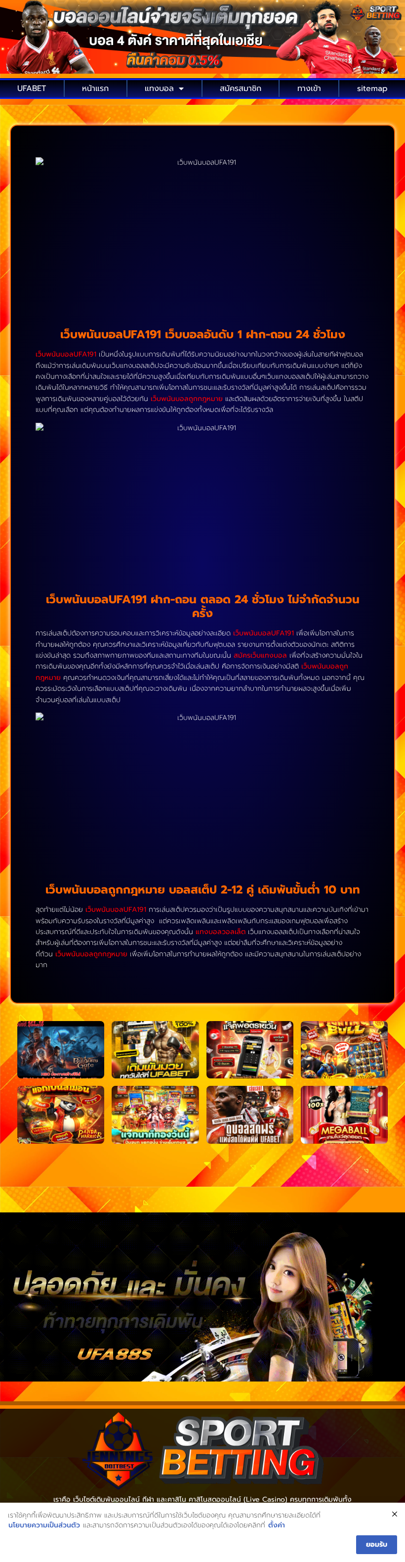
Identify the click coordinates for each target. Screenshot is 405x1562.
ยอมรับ (376, 1544)
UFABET (31, 88)
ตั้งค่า (276, 1525)
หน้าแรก (95, 88)
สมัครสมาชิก (240, 88)
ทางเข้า (309, 88)
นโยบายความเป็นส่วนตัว (44, 1525)
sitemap (372, 88)
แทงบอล (159, 88)
